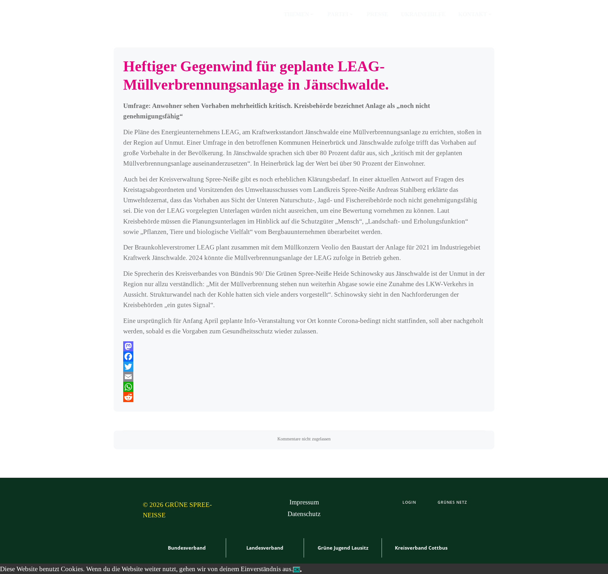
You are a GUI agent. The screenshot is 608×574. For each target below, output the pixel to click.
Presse (377, 14)
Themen (296, 14)
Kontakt (472, 14)
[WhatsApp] (304, 387)
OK (297, 569)
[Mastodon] (304, 346)
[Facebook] (304, 356)
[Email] (304, 377)
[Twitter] (304, 367)
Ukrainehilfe (423, 14)
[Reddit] (304, 397)
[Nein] (300, 571)
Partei (337, 14)
